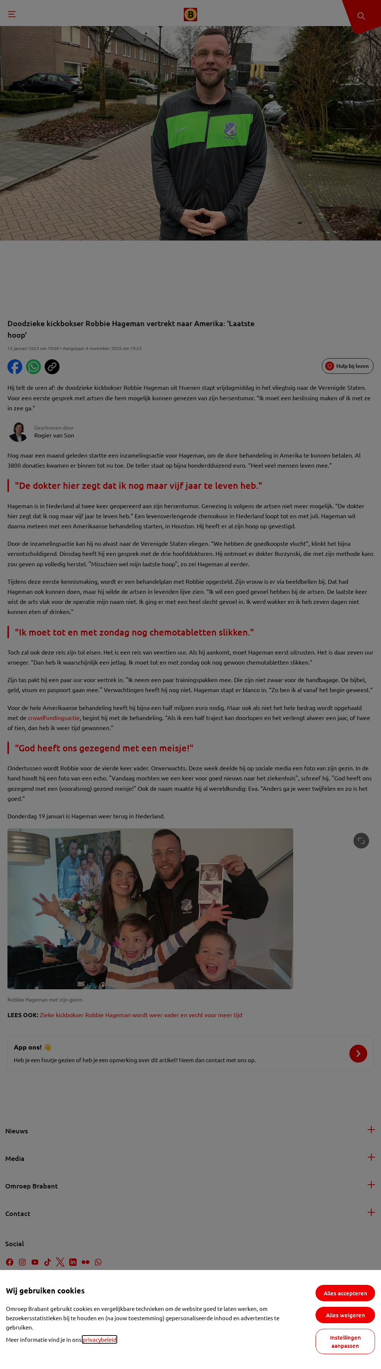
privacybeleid (99, 1339)
